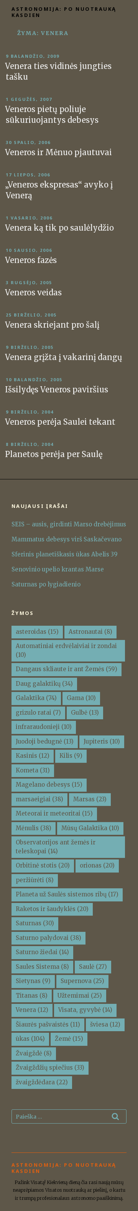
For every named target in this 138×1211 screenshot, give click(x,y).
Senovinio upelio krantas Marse (58, 569)
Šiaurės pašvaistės (48, 1024)
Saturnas (35, 923)
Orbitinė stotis (43, 865)
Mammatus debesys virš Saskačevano (67, 539)
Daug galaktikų (44, 683)
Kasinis (32, 755)
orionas (97, 865)
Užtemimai (80, 995)
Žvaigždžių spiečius (50, 1067)
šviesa (105, 1024)
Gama (81, 698)
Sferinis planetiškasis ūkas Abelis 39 (65, 554)
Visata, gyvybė (85, 1009)
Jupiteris (102, 741)
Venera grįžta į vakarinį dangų (63, 357)
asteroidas (37, 631)
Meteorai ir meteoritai (54, 813)
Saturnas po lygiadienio (46, 584)
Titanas (32, 995)
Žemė (69, 1038)
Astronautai (90, 631)
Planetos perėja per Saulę (53, 454)
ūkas (30, 1038)
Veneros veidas (33, 292)
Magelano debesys (49, 784)
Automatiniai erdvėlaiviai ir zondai (66, 650)
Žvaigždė (34, 1053)
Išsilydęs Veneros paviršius (56, 389)
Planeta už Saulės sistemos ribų (67, 894)
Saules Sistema (42, 966)
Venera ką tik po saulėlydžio (59, 228)
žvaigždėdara (42, 1082)
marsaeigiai (39, 799)
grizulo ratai (38, 712)
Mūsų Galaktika (90, 828)
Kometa (33, 770)
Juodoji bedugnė (45, 741)
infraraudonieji (44, 726)
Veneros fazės (31, 260)
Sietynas (33, 981)
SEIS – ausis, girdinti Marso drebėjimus (69, 524)
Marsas (90, 799)
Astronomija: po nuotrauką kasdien (64, 11)
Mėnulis (33, 828)
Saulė (93, 966)
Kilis (70, 755)
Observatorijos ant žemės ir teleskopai (55, 847)
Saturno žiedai (42, 952)
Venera (32, 1009)
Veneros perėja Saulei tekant (60, 422)
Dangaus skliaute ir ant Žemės (66, 669)
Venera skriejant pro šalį (52, 325)
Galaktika (36, 698)
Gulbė (85, 712)
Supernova (82, 981)
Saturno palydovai (48, 937)
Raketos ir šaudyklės (52, 909)
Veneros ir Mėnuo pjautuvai (58, 152)
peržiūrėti (35, 880)
